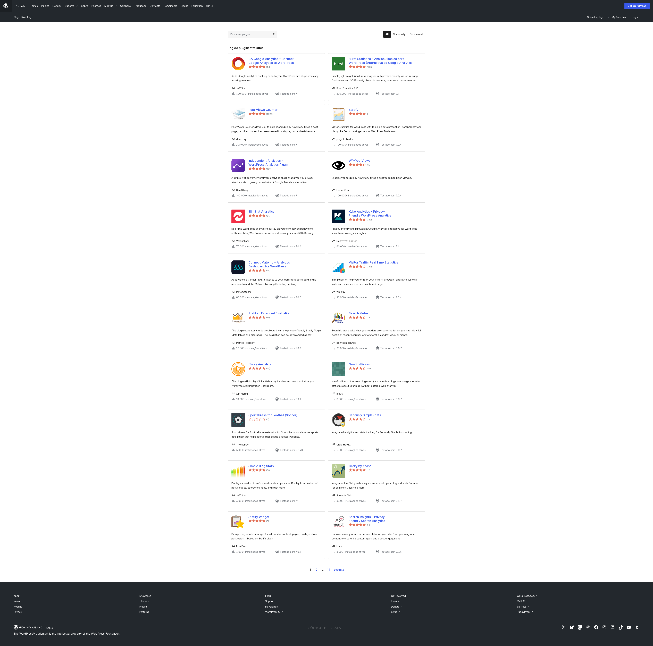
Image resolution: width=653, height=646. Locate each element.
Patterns (144, 611)
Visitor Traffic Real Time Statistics (373, 262)
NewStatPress (359, 364)
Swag (395, 611)
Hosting (18, 606)
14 (328, 569)
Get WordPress (637, 5)
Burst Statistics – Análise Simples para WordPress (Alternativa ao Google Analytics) (381, 61)
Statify (353, 109)
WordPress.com (527, 595)
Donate (396, 606)
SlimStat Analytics (261, 211)
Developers (272, 606)
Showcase (145, 595)
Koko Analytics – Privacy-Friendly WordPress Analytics (370, 213)
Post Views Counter (263, 109)
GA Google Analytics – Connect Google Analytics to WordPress (271, 61)
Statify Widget (258, 517)
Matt (521, 601)
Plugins (143, 606)
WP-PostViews (360, 160)
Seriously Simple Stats (365, 415)
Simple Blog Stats (261, 466)
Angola (50, 627)
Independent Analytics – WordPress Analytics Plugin (268, 162)
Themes (144, 601)
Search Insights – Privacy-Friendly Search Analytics (367, 519)
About (17, 595)
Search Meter (358, 313)
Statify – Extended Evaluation (269, 313)
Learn (268, 595)
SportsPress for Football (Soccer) (272, 415)
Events (395, 601)
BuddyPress (525, 611)
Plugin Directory (23, 17)
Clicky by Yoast (360, 466)
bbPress (523, 606)
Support (269, 601)
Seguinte (339, 569)
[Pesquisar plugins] (274, 34)
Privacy (18, 611)
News (17, 601)
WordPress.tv (274, 611)
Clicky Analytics (259, 364)
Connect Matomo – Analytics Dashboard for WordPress (269, 264)
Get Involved (398, 595)
